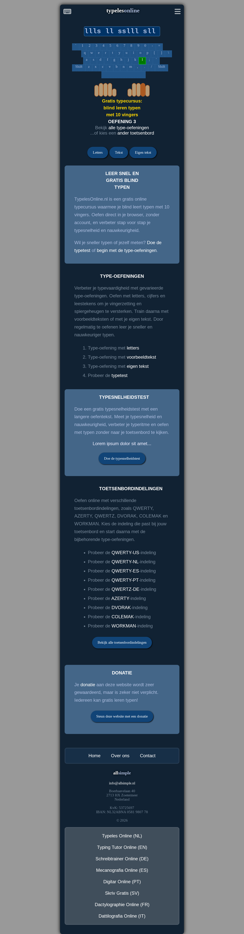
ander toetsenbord (135, 133)
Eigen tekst (143, 152)
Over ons (120, 755)
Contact (148, 755)
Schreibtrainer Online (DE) (122, 858)
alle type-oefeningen (128, 127)
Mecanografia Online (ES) (122, 870)
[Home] (67, 12)
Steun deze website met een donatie (122, 716)
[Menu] (178, 12)
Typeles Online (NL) (122, 835)
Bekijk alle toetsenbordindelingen (122, 642)
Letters (98, 152)
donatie (87, 684)
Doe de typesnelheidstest (122, 458)
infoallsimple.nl (122, 783)
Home (94, 755)
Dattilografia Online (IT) (122, 916)
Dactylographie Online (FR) (122, 904)
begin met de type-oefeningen (127, 250)
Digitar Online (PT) (122, 881)
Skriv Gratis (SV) (122, 893)
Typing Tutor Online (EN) (122, 847)
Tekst (119, 152)
